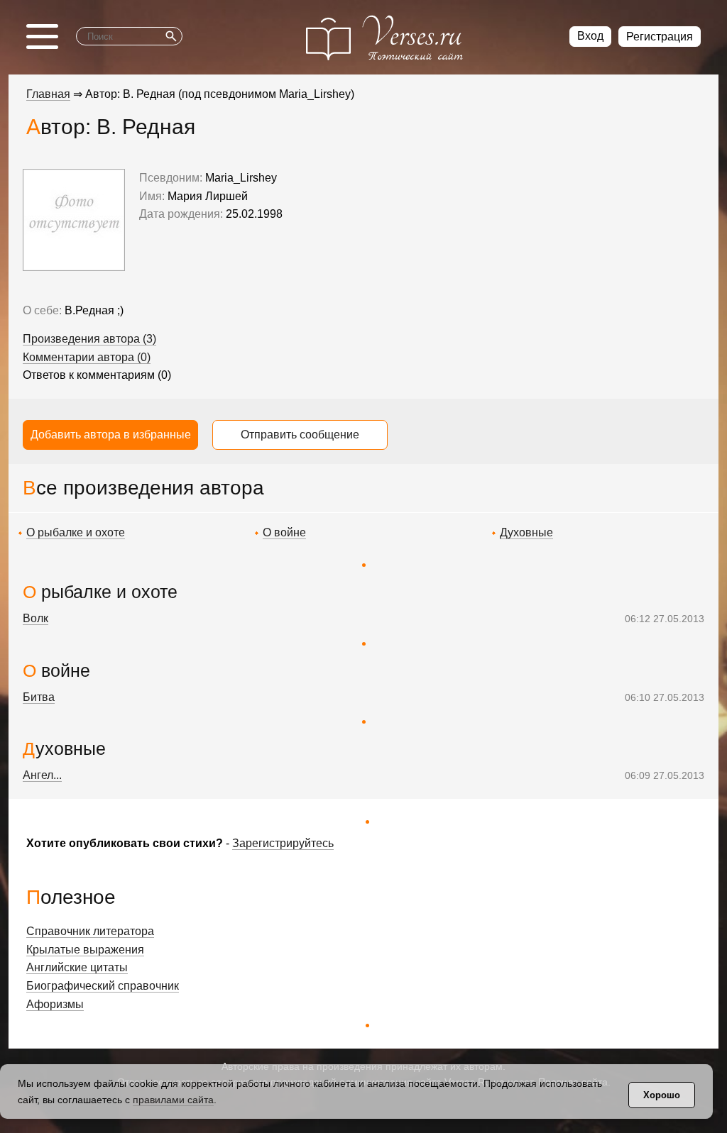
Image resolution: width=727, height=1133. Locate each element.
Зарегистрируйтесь (283, 843)
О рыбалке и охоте (75, 532)
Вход (590, 36)
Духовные (526, 532)
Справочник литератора (90, 931)
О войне (284, 532)
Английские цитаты (77, 967)
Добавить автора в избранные (111, 435)
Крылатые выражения (85, 950)
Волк (35, 618)
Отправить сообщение (300, 435)
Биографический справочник (102, 986)
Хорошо (661, 1095)
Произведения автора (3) (89, 339)
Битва (39, 697)
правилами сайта (173, 1099)
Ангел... (42, 775)
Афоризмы (55, 1004)
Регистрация (659, 37)
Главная (48, 94)
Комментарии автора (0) (87, 357)
